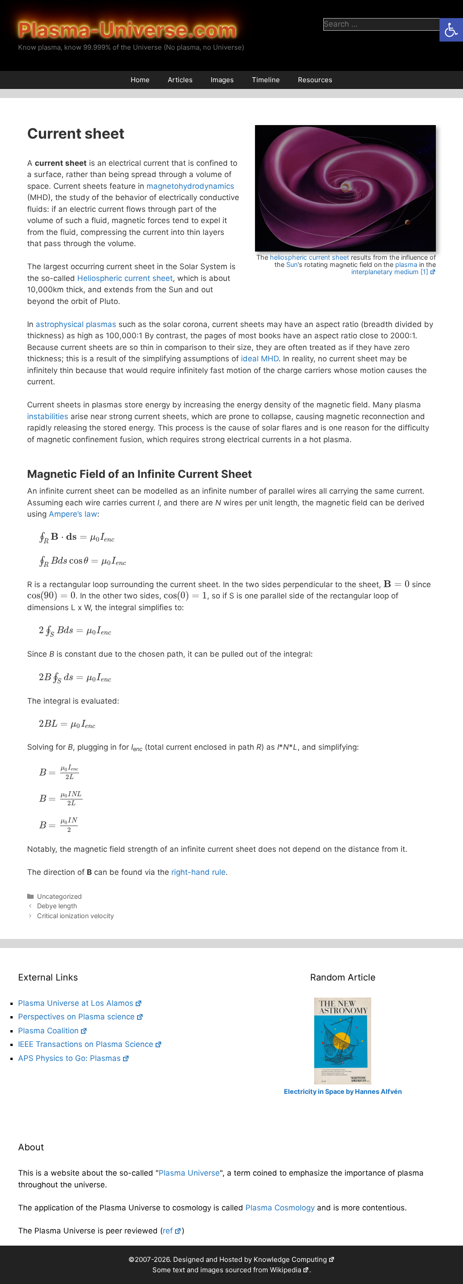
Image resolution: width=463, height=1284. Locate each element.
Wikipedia (285, 1269)
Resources (315, 79)
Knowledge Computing (290, 1259)
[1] (424, 271)
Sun (292, 264)
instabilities (47, 416)
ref (168, 1230)
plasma (406, 264)
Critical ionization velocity (75, 916)
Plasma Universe (189, 1172)
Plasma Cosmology (280, 1207)
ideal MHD (260, 358)
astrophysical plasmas (76, 324)
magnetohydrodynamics (190, 186)
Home (140, 79)
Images (222, 79)
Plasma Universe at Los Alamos (75, 1003)
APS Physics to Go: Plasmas (69, 1058)
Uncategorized (59, 896)
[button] (451, 30)
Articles (180, 79)
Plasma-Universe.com (127, 30)
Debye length (57, 906)
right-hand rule (198, 872)
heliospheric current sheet (309, 257)
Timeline (266, 79)
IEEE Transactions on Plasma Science (85, 1044)
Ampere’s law (73, 513)
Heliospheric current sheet (125, 278)
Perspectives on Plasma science (76, 1016)
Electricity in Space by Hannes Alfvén (343, 1091)
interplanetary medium (385, 271)
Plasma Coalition (48, 1030)
